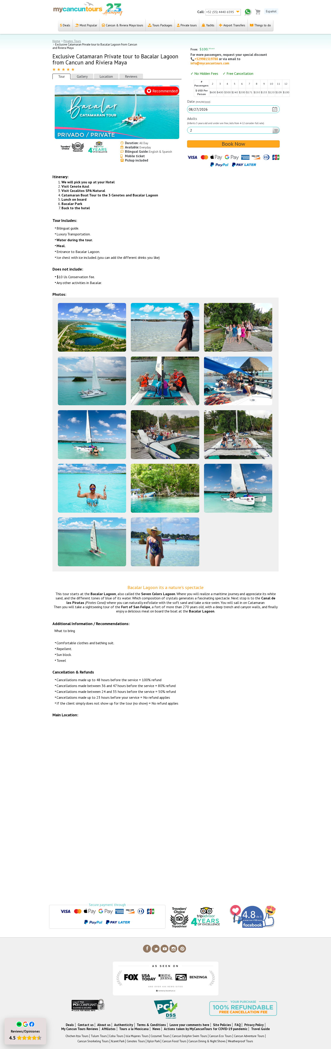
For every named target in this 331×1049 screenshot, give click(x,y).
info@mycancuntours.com (209, 63)
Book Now (233, 143)
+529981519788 (207, 59)
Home (56, 41)
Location (106, 76)
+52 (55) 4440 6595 (220, 12)
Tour (61, 76)
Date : (199, 101)
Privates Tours (72, 41)
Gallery (82, 76)
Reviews (131, 76)
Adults (225, 120)
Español (271, 11)
